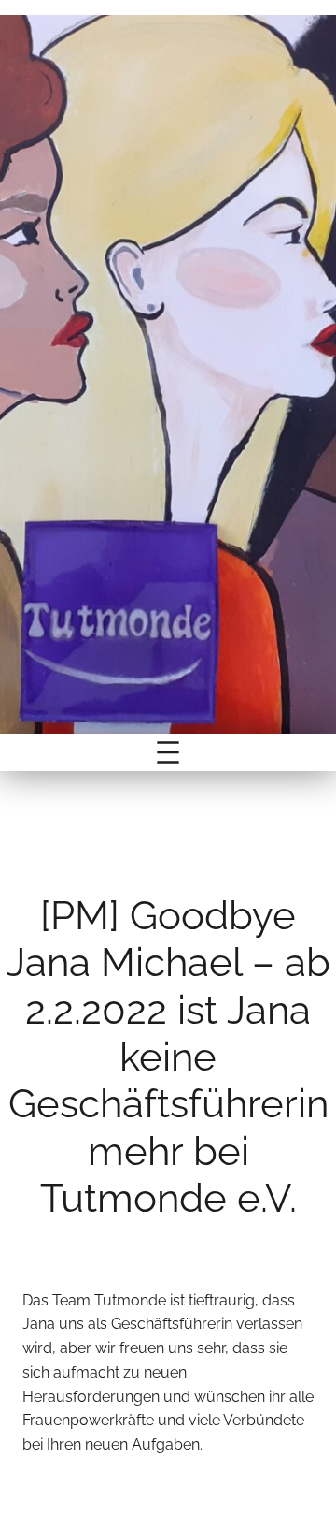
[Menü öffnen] (168, 752)
